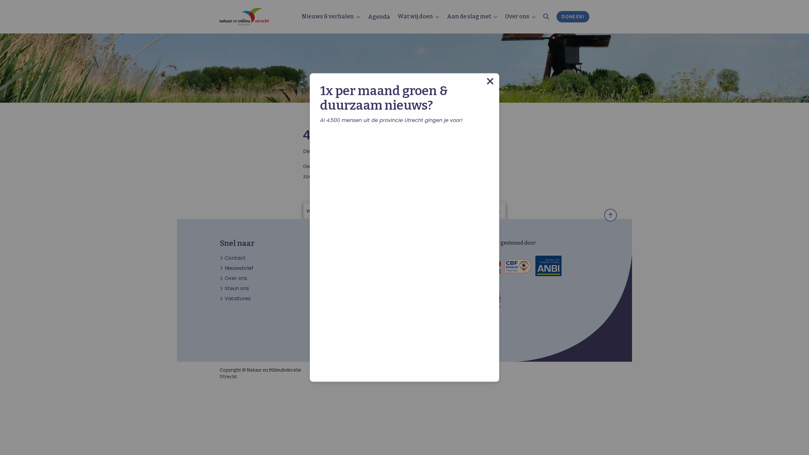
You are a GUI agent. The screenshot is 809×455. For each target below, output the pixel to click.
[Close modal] (490, 81)
